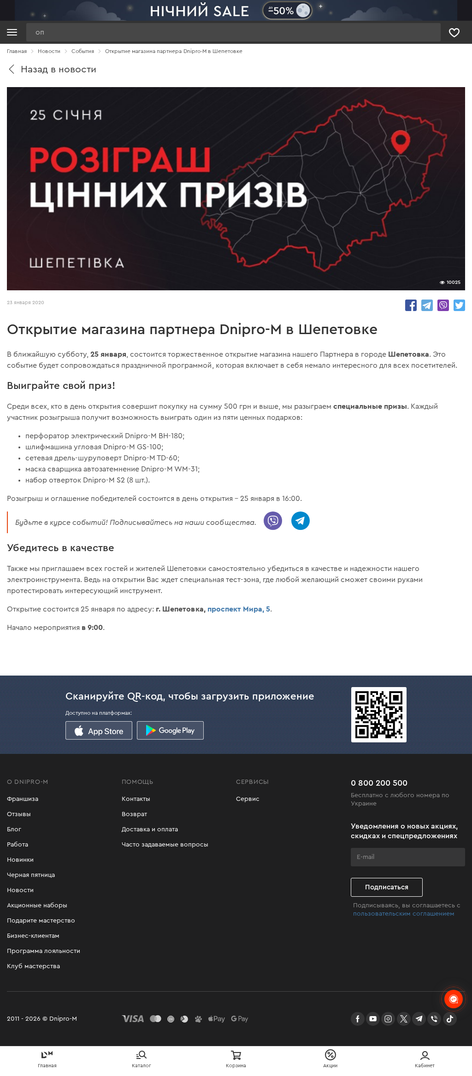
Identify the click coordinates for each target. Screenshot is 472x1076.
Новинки (20, 860)
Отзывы (19, 814)
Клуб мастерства (33, 966)
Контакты (136, 799)
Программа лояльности (43, 951)
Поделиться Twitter (459, 305)
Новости (20, 890)
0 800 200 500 (379, 783)
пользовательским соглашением (403, 914)
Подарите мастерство (41, 920)
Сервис (248, 799)
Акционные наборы (37, 905)
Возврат (134, 814)
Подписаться (386, 887)
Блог (14, 829)
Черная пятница (31, 875)
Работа (17, 844)
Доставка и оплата (150, 829)
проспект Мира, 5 (238, 609)
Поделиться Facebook (411, 305)
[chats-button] (453, 999)
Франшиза (22, 799)
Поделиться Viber (443, 305)
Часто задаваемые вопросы (165, 844)
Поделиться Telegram (427, 305)
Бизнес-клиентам (33, 936)
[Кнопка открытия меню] (12, 32)
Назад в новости (58, 69)
